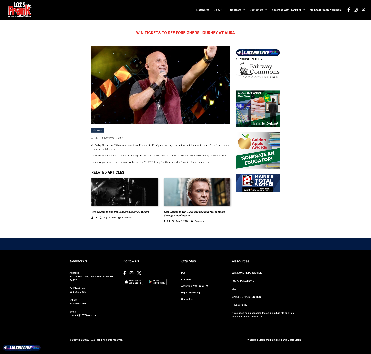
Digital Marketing (190, 292)
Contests (235, 9)
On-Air (217, 9)
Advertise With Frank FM (286, 9)
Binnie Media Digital (290, 340)
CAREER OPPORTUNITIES (246, 296)
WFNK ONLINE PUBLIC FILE (247, 272)
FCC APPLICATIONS (243, 280)
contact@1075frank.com (83, 315)
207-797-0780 (78, 303)
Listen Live (202, 9)
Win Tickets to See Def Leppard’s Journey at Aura (120, 211)
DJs (183, 272)
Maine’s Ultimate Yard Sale (326, 9)
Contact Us (256, 9)
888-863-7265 (78, 291)
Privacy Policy (239, 304)
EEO (234, 288)
